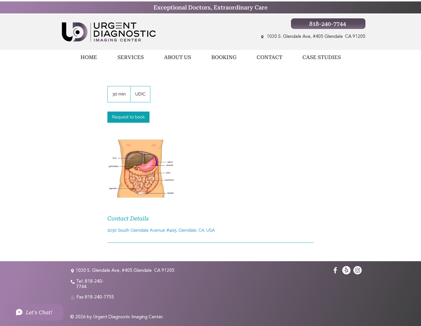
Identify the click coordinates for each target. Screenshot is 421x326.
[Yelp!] (346, 270)
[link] (128, 117)
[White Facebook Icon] (335, 270)
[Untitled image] (140, 168)
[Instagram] (357, 270)
